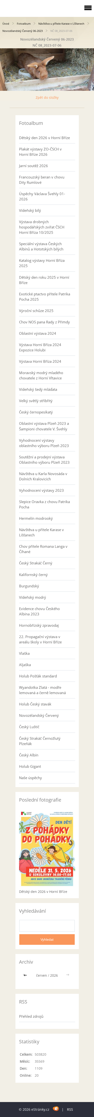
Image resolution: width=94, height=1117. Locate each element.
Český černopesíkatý (36, 412)
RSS (70, 1109)
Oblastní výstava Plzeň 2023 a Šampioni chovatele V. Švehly (44, 426)
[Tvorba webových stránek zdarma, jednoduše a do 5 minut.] (56, 1108)
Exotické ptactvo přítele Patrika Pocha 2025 (44, 297)
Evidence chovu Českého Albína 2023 (39, 611)
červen (41, 975)
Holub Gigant (30, 766)
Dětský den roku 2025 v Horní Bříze (44, 280)
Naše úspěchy (30, 777)
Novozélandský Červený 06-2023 (22, 31)
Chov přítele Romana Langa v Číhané (43, 549)
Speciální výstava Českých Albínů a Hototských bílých (41, 246)
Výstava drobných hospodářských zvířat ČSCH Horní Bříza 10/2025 (41, 227)
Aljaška (25, 664)
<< (26, 975)
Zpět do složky (47, 97)
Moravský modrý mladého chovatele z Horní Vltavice (41, 375)
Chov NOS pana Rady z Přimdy (44, 322)
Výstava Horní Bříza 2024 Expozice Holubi (40, 347)
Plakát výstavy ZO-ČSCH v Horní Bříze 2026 (40, 152)
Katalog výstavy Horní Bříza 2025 (42, 263)
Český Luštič (29, 726)
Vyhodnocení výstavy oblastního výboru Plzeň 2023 (44, 443)
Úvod (5, 23)
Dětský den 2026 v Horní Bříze (44, 137)
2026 (54, 975)
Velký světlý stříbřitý (36, 400)
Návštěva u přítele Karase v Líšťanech (61, 23)
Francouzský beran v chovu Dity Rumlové (41, 180)
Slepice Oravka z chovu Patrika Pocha (44, 504)
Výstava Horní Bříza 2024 (40, 361)
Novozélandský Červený (39, 715)
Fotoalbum (24, 23)
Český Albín (28, 755)
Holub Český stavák (35, 704)
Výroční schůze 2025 (36, 310)
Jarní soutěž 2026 (33, 165)
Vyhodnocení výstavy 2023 (41, 490)
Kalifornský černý (33, 574)
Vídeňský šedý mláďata (38, 389)
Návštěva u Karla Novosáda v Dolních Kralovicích (43, 476)
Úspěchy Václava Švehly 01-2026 (42, 196)
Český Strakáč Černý (35, 563)
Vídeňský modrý (32, 597)
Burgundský (29, 585)
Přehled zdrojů (31, 1016)
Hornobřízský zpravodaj (39, 625)
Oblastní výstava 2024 (37, 333)
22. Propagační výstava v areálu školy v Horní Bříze (40, 639)
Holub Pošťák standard (38, 676)
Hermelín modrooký (36, 518)
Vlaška (24, 653)
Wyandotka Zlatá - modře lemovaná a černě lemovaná (42, 690)
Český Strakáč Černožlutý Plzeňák (39, 741)
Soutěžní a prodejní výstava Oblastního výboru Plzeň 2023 (44, 460)
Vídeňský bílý (30, 210)
